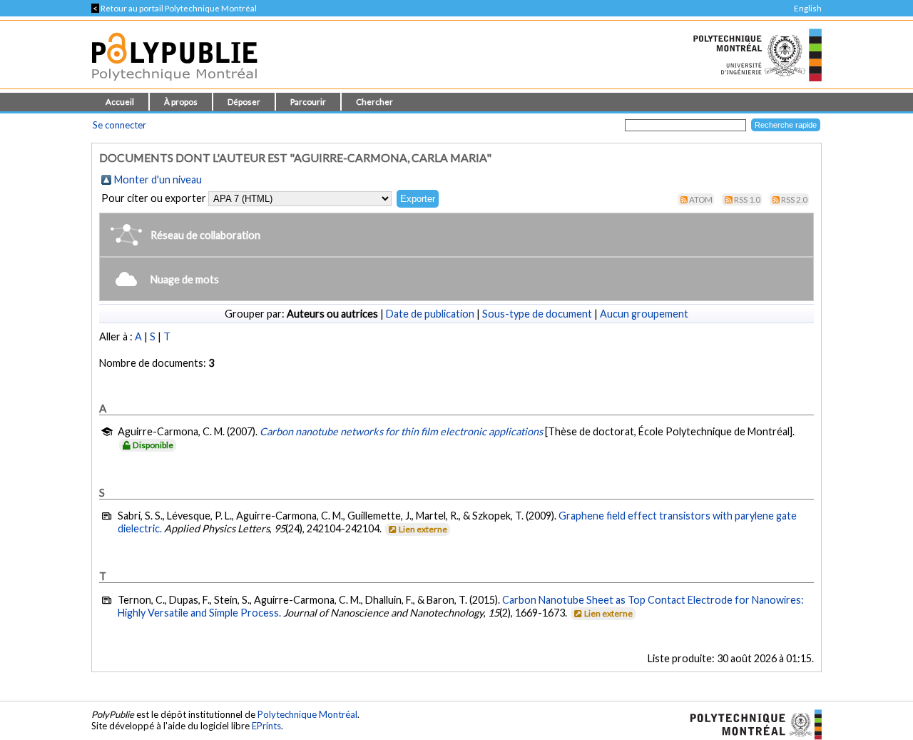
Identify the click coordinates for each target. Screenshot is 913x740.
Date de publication (430, 314)
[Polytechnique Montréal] (750, 723)
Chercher (374, 101)
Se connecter (119, 125)
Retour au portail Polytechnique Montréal (174, 8)
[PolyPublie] (174, 84)
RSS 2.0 (794, 199)
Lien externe (423, 529)
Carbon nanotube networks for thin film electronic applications (401, 431)
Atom (701, 199)
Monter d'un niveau (158, 179)
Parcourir (308, 101)
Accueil (120, 101)
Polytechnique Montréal (307, 714)
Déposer (244, 101)
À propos (181, 101)
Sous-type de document (537, 314)
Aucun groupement (644, 314)
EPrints (266, 725)
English (808, 8)
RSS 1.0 (747, 199)
